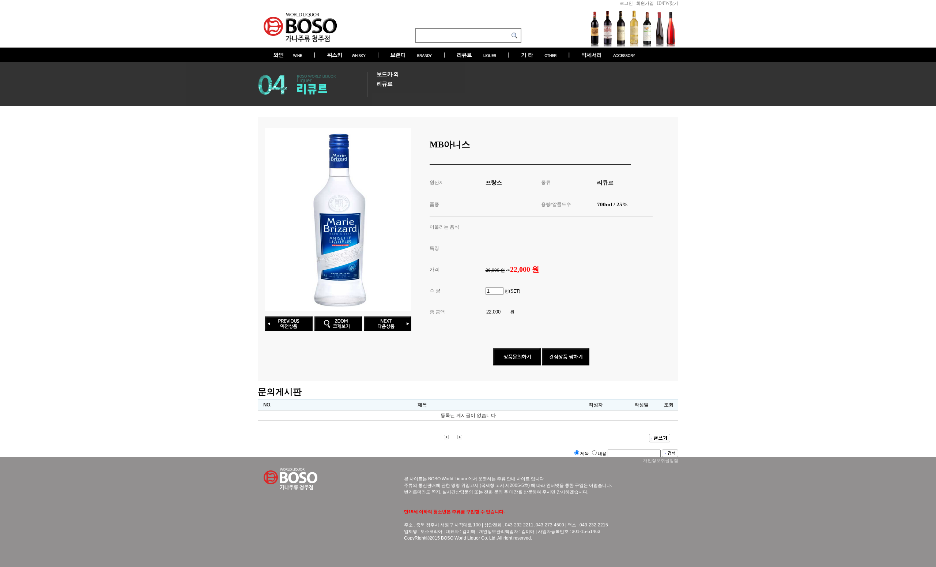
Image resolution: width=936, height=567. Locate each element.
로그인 (626, 3)
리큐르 (384, 84)
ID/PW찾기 (667, 3)
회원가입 (645, 3)
